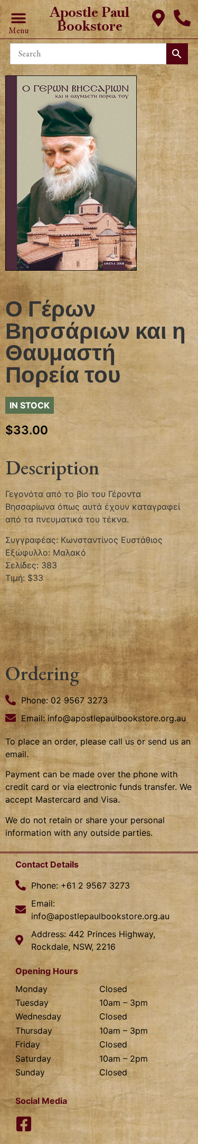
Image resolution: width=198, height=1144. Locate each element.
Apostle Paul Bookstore (89, 19)
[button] (18, 19)
